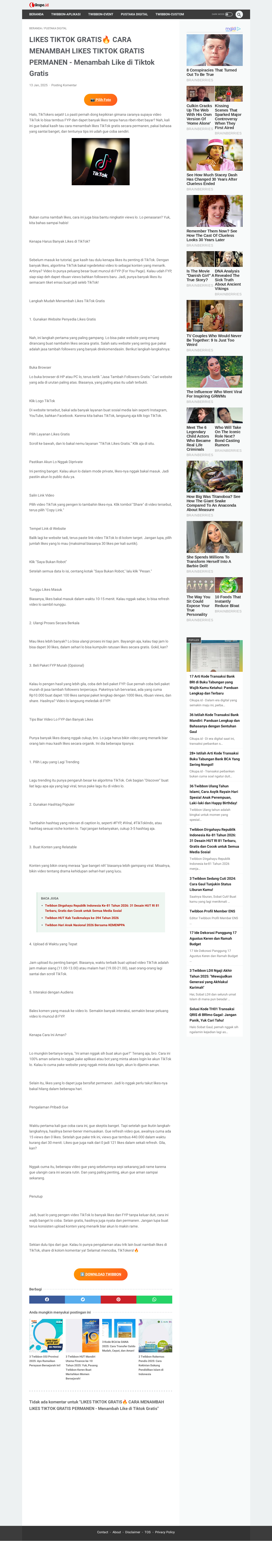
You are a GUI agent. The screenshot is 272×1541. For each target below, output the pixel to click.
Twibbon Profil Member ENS (212, 911)
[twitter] (83, 1300)
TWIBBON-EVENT (100, 14)
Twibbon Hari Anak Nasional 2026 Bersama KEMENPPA (85, 925)
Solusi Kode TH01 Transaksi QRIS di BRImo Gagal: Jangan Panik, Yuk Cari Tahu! (213, 1014)
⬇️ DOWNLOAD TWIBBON (100, 1274)
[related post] (46, 1336)
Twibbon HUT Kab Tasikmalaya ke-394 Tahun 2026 (82, 918)
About (117, 1532)
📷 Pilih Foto (100, 100)
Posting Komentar (64, 85)
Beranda (36, 14)
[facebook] (47, 1300)
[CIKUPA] (41, 5)
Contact (102, 1532)
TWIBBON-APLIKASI (66, 14)
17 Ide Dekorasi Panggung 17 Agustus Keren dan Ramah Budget (213, 938)
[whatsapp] (154, 1300)
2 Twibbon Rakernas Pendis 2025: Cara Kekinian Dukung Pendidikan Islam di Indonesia (151, 1365)
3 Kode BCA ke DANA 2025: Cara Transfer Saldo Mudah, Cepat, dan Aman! (118, 1346)
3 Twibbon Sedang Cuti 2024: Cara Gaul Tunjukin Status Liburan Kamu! (213, 884)
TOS (148, 1532)
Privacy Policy (165, 1532)
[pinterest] (119, 1300)
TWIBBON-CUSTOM (170, 14)
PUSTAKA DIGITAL (134, 14)
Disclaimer (132, 1532)
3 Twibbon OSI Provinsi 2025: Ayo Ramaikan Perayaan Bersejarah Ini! (45, 1361)
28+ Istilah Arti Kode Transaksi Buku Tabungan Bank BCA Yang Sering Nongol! (215, 759)
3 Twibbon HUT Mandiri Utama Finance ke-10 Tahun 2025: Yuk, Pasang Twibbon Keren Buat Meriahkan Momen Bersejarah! (82, 1367)
